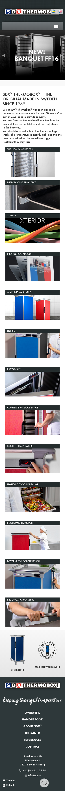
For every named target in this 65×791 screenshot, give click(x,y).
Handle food (32, 719)
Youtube (10, 780)
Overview (32, 713)
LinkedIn (10, 785)
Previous (3, 55)
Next (61, 55)
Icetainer (32, 733)
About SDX (32, 726)
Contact (32, 746)
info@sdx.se (34, 775)
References (32, 740)
